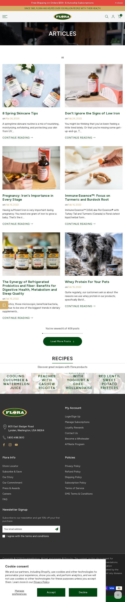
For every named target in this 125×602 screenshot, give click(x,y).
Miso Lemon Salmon (109, 386)
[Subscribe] (56, 529)
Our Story (7, 477)
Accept (51, 592)
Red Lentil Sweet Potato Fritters (78, 382)
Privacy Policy (41, 582)
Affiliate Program (74, 444)
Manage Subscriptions (77, 422)
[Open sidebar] (4, 305)
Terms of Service (74, 488)
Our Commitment (12, 482)
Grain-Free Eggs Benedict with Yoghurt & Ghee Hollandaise (48, 376)
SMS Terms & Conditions (79, 493)
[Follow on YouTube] (16, 445)
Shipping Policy (73, 477)
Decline (83, 592)
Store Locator (10, 466)
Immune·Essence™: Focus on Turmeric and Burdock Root (87, 197)
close (7, 3)
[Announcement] (62, 3)
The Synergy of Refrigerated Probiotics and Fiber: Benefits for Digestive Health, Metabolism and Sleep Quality (29, 287)
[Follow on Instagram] (10, 445)
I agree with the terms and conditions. (28, 536)
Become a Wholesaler (77, 438)
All (62, 57)
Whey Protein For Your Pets (87, 282)
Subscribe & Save (12, 471)
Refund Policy (73, 471)
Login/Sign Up (72, 416)
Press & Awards (11, 488)
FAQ (4, 499)
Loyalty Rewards (74, 427)
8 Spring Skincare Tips (20, 113)
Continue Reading (16, 137)
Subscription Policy (75, 482)
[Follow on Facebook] (3, 445)
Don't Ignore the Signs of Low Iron (92, 113)
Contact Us (71, 433)
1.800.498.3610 (15, 437)
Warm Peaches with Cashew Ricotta (15, 380)
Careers (6, 493)
